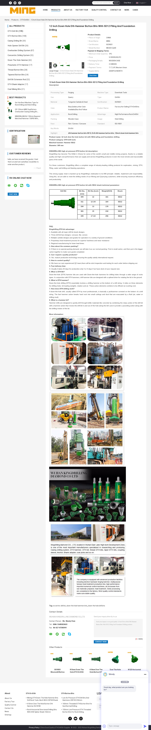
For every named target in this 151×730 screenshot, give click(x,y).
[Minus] (145, 674)
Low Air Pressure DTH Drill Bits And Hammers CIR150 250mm (76, 699)
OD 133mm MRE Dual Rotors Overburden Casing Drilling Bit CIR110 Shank (26, 111)
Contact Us (115, 10)
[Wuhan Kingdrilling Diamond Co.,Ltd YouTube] (15, 2)
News (126, 10)
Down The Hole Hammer (18, 60)
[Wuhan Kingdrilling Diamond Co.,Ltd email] (11, 185)
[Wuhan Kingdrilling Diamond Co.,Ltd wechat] (23, 185)
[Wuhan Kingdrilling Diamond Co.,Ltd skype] (29, 185)
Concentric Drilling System (19, 55)
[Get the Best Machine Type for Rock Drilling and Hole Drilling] (10, 104)
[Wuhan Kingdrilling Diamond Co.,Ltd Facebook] (10, 2)
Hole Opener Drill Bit (16, 45)
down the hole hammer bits (77, 606)
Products (55, 10)
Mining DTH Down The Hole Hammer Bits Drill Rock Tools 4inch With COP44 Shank (42, 699)
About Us (68, 10)
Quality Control (99, 10)
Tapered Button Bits (16, 75)
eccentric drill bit (59, 606)
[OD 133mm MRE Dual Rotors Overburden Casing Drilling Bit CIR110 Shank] (10, 110)
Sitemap (8, 715)
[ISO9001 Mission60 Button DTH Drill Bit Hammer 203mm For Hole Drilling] (57, 659)
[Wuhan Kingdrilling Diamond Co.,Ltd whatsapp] (17, 185)
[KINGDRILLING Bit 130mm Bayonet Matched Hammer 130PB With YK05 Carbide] (10, 117)
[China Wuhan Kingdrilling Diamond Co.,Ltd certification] (14, 139)
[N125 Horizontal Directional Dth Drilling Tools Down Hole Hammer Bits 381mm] (134, 659)
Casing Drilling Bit (15, 41)
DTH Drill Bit (24, 20)
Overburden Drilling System (19, 50)
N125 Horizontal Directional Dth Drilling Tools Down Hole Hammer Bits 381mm (134, 671)
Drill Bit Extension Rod (17, 79)
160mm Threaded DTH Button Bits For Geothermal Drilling (77, 705)
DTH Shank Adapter (16, 84)
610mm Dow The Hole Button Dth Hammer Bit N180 (96, 671)
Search (116, 3)
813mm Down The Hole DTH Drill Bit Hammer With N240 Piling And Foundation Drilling (77, 671)
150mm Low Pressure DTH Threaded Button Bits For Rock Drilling (77, 711)
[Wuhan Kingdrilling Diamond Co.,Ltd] (23, 10)
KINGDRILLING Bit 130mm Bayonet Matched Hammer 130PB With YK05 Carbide (27, 118)
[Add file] (104, 726)
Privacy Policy (34, 727)
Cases (135, 10)
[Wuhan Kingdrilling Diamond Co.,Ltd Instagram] (19, 2)
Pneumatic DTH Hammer (18, 65)
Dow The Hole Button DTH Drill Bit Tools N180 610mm (115, 671)
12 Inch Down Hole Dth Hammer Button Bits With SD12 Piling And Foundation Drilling (66, 73)
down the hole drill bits (96, 606)
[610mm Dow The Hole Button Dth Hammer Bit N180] (96, 659)
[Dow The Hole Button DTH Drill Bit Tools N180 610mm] (115, 659)
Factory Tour (82, 10)
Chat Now (127, 3)
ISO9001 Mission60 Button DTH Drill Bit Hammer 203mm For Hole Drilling (58, 671)
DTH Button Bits (15, 36)
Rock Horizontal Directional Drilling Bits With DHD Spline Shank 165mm (42, 711)
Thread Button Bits (16, 70)
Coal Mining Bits (14, 89)
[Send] (145, 726)
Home (45, 10)
